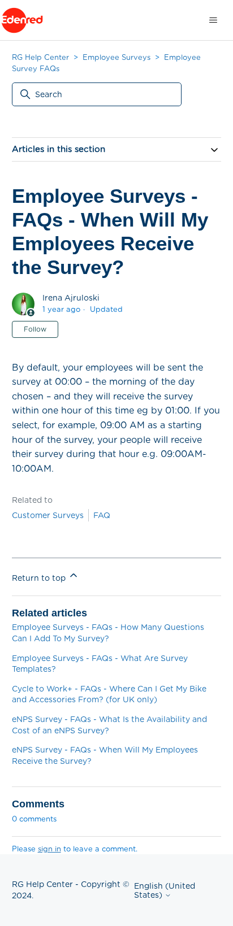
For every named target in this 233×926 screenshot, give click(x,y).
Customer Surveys (48, 515)
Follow (35, 329)
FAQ (101, 515)
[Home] (22, 20)
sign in (49, 849)
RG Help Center (40, 57)
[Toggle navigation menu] (213, 20)
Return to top (40, 577)
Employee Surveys (116, 57)
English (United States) (164, 890)
